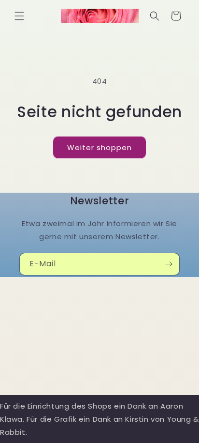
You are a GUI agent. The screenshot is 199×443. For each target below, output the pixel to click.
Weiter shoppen (99, 147)
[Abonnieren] (168, 264)
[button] (19, 16)
